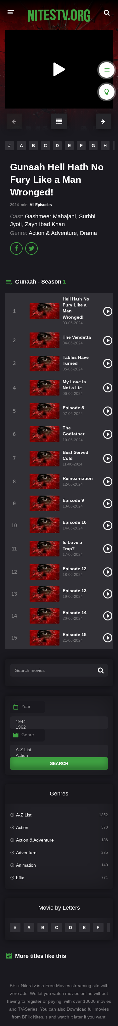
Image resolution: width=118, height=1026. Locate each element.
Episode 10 (75, 522)
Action (22, 827)
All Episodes (41, 205)
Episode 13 (75, 590)
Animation (26, 865)
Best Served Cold (75, 455)
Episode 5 (73, 407)
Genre (27, 734)
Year (26, 706)
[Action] (59, 755)
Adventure (26, 852)
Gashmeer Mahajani (50, 216)
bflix (20, 877)
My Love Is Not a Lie (74, 384)
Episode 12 (75, 568)
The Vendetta (77, 337)
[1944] (59, 722)
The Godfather (73, 430)
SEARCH (59, 763)
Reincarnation (78, 478)
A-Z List (23, 814)
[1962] (59, 727)
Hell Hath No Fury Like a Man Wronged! (76, 308)
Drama (88, 233)
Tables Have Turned (76, 360)
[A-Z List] (59, 750)
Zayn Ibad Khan (45, 224)
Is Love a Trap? (72, 545)
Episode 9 (73, 500)
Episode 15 (75, 634)
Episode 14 (75, 612)
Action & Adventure (53, 233)
